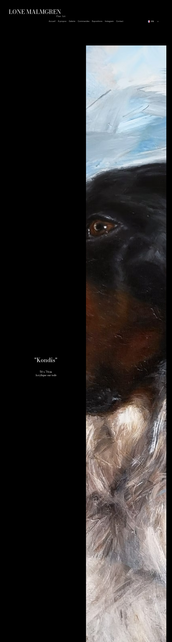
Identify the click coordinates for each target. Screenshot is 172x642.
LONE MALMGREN (35, 11)
